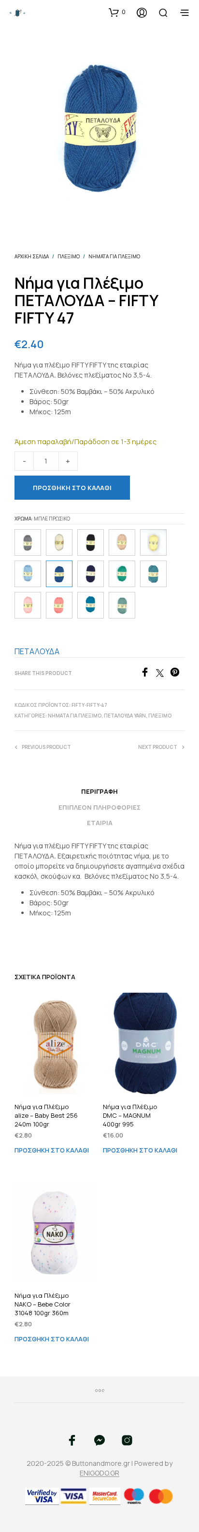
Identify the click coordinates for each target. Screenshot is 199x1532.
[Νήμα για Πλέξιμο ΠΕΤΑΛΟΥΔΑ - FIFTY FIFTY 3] (59, 542)
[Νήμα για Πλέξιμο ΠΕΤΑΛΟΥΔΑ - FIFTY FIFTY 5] (27, 542)
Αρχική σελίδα (31, 256)
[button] (117, 12)
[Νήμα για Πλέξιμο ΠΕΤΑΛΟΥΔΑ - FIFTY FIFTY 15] (122, 574)
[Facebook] (148, 674)
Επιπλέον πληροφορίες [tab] (99, 807)
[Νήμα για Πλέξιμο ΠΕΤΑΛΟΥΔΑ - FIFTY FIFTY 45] (122, 542)
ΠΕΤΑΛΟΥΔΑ (36, 651)
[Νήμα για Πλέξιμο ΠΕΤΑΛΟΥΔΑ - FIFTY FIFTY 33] (153, 574)
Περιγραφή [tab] (99, 791)
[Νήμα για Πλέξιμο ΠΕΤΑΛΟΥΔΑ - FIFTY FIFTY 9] (27, 605)
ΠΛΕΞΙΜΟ (68, 256)
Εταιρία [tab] (100, 822)
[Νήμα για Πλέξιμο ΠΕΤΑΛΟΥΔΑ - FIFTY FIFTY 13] (153, 542)
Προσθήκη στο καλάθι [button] (51, 1150)
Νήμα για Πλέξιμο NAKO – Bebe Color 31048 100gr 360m (42, 1304)
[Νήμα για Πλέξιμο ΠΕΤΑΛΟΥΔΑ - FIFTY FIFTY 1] (90, 542)
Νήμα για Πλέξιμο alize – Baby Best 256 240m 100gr (46, 1115)
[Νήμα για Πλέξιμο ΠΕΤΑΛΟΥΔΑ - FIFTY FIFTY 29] (59, 605)
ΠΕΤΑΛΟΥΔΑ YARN (125, 715)
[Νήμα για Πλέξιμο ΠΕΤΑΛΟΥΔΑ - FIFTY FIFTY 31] (90, 605)
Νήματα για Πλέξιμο (114, 256)
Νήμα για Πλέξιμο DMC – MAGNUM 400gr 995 (130, 1115)
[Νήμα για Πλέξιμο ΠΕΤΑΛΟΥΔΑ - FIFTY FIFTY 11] (27, 574)
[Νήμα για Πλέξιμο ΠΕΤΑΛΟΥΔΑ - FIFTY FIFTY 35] (122, 605)
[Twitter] (163, 674)
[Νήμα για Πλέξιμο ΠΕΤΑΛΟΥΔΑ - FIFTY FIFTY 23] (90, 574)
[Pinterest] (177, 674)
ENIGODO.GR (99, 1473)
